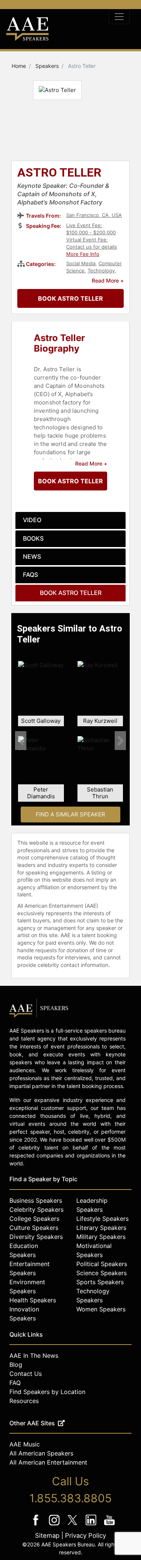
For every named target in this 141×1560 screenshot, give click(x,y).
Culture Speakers (33, 1227)
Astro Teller (59, 173)
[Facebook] (36, 1525)
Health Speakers (32, 1300)
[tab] (70, 520)
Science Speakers (101, 1273)
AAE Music (24, 1444)
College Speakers (34, 1218)
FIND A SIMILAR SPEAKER (70, 814)
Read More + (108, 280)
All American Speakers (41, 1453)
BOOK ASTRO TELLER (70, 298)
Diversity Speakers (36, 1236)
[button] (20, 740)
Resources (24, 1401)
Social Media (81, 263)
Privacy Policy (85, 1535)
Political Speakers (101, 1264)
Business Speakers (35, 1200)
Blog (15, 1364)
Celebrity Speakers (36, 1209)
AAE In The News (33, 1355)
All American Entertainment (48, 1462)
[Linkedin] (91, 1525)
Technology (101, 270)
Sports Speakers (100, 1282)
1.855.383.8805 (70, 1498)
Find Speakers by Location (47, 1392)
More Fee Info (82, 254)
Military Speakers (101, 1236)
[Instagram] (54, 1525)
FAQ (15, 1382)
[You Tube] (109, 1525)
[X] (73, 1525)
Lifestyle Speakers (102, 1218)
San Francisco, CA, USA (94, 215)
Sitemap (47, 1535)
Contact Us (25, 1373)
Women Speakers (101, 1309)
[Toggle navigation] (119, 16)
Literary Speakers (101, 1227)
